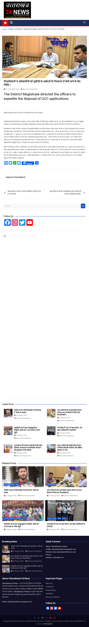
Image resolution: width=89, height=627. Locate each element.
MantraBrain (48, 624)
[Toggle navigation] (11, 22)
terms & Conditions (53, 597)
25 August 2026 (21, 415)
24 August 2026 (21, 435)
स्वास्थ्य (64, 518)
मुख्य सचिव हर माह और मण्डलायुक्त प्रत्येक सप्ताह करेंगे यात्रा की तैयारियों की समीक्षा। (65, 192)
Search (83, 206)
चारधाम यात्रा (18, 518)
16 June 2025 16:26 (12, 89)
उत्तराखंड (6, 484)
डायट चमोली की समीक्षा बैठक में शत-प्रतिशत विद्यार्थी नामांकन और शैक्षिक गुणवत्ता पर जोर (69, 447)
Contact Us (50, 587)
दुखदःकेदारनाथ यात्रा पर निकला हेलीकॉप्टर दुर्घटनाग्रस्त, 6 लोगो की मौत (24, 192)
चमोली (17, 484)
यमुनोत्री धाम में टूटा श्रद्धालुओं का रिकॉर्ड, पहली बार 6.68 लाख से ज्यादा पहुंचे (27, 429)
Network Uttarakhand (30, 89)
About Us (49, 583)
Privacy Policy (51, 590)
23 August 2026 (64, 433)
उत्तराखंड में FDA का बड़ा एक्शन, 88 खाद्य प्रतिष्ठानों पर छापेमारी (69, 428)
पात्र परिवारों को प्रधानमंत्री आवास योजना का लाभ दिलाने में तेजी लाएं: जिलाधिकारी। (69, 412)
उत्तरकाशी (6, 518)
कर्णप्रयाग (12, 484)
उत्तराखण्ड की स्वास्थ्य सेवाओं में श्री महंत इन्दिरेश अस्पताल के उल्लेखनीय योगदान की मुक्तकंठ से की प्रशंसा (28, 447)
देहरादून (54, 518)
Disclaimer (49, 594)
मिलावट (59, 518)
